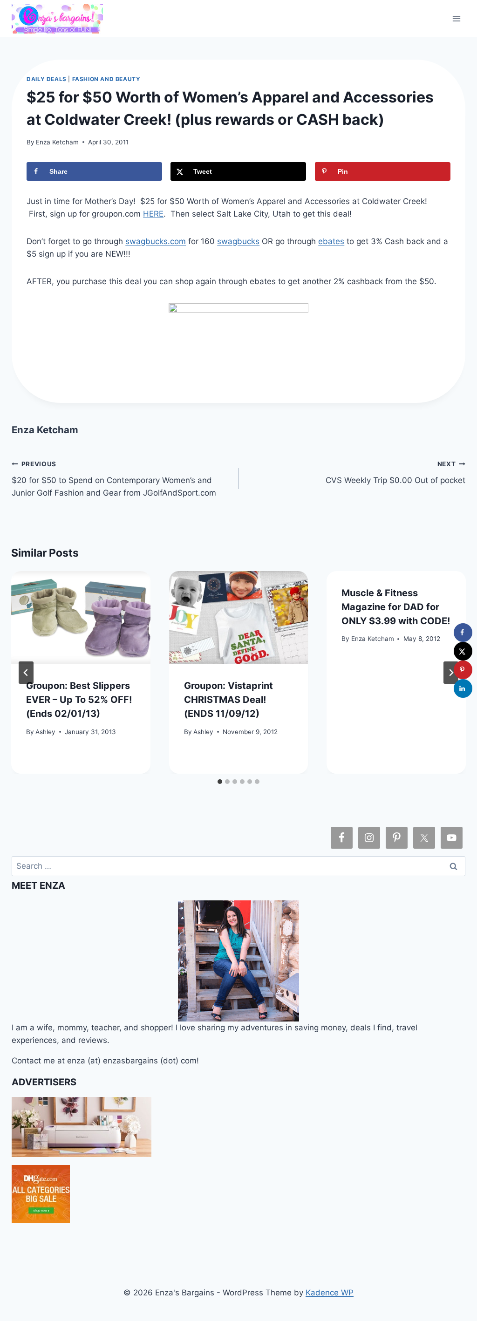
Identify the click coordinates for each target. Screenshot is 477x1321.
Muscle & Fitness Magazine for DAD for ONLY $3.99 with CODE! (395, 606)
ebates (331, 241)
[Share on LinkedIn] (463, 688)
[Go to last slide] (26, 672)
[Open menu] (456, 18)
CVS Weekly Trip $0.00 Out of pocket (395, 472)
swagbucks (146, 241)
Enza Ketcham (57, 142)
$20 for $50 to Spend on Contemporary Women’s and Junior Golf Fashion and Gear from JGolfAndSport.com (114, 478)
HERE (153, 213)
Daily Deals (47, 78)
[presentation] (80, 617)
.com (177, 241)
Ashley (45, 731)
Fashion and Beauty (106, 78)
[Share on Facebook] (463, 632)
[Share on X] (463, 651)
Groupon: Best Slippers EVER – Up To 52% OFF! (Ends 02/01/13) (79, 699)
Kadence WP (330, 1292)
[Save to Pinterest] (463, 669)
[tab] (220, 781)
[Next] (450, 672)
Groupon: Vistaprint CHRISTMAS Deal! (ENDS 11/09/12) (228, 699)
